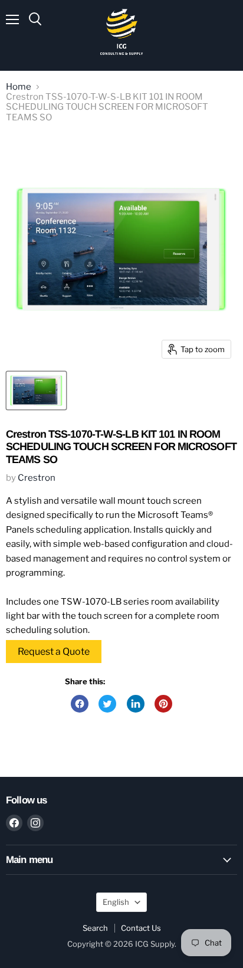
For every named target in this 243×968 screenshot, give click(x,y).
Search (95, 928)
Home (18, 87)
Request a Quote (54, 651)
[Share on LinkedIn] (136, 704)
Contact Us (141, 928)
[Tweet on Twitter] (107, 704)
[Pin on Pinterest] (163, 704)
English (116, 902)
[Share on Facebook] (79, 704)
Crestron (36, 477)
